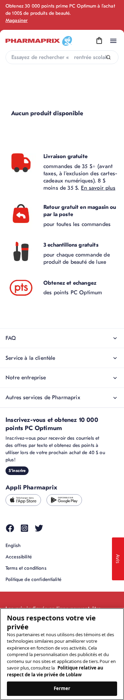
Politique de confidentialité (33, 579)
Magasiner (17, 20)
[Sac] (99, 40)
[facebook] (10, 528)
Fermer (62, 688)
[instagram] (24, 528)
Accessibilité (19, 557)
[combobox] (62, 57)
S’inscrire (17, 470)
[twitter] (38, 528)
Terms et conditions (26, 568)
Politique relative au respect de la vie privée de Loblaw (55, 671)
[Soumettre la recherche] (108, 57)
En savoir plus (98, 188)
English (13, 545)
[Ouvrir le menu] (113, 40)
